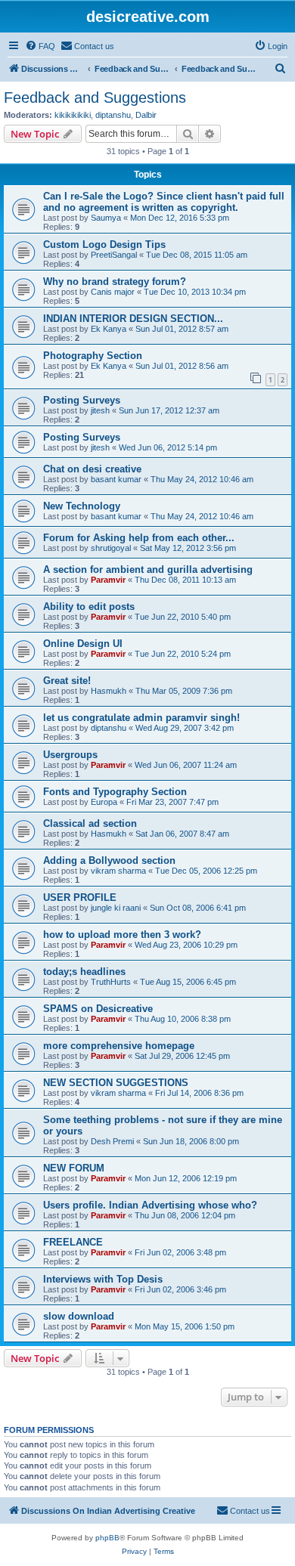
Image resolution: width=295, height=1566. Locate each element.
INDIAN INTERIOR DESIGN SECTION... (133, 318)
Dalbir (146, 114)
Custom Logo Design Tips (104, 244)
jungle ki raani (116, 907)
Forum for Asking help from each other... (138, 537)
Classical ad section (90, 823)
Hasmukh (108, 690)
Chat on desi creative (92, 469)
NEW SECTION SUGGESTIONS (115, 1082)
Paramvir (108, 579)
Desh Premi (112, 1141)
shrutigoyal (111, 547)
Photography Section (92, 355)
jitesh (100, 410)
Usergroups (70, 754)
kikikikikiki (72, 114)
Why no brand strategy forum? (114, 281)
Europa (104, 801)
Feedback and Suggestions (95, 97)
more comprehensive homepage (118, 1045)
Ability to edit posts (89, 606)
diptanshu (113, 114)
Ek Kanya (108, 328)
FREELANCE (73, 1242)
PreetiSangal (114, 254)
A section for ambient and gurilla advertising (148, 569)
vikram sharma (118, 870)
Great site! (67, 680)
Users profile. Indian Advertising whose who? (150, 1205)
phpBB (107, 1538)
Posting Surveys (81, 400)
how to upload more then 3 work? (122, 934)
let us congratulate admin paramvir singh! (141, 717)
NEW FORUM (73, 1168)
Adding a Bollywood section (109, 860)
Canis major (113, 291)
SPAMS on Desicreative (98, 1008)
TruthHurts (111, 981)
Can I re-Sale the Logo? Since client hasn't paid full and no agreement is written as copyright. (163, 201)
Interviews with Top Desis (103, 1279)
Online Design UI (83, 643)
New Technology (81, 506)
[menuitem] (40, 46)
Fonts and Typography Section (115, 791)
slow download (78, 1316)
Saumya (106, 217)
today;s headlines (84, 971)
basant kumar (116, 479)
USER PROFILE (79, 897)
